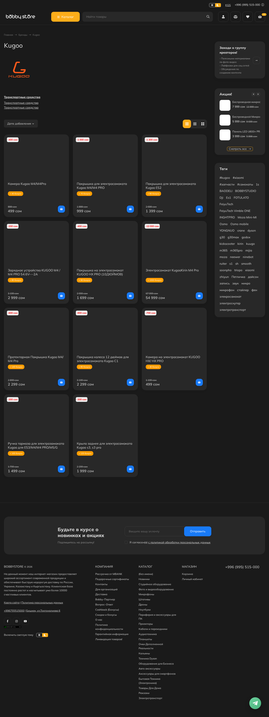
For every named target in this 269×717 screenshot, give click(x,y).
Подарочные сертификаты (112, 579)
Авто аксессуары (149, 668)
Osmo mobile (239, 224)
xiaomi (249, 270)
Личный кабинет (192, 579)
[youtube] (25, 621)
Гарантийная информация (111, 634)
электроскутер (230, 303)
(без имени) (146, 573)
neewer (235, 257)
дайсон (253, 277)
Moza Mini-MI (247, 217)
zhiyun (224, 277)
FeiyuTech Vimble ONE (235, 211)
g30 (222, 237)
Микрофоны (146, 594)
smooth (246, 263)
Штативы (144, 599)
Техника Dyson (148, 658)
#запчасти (227, 184)
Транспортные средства (22, 97)
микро (245, 283)
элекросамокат (230, 296)
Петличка (238, 277)
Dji (221, 197)
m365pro (236, 250)
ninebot (248, 257)
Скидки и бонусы (106, 614)
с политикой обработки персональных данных (179, 542)
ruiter (223, 263)
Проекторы (146, 623)
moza (223, 257)
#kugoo (225, 178)
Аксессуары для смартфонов (157, 673)
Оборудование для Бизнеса (156, 663)
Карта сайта (11, 602)
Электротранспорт (150, 698)
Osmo (224, 224)
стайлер (243, 290)
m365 (223, 250)
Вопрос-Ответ (104, 604)
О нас (98, 619)
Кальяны (144, 653)
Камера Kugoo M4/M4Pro (27, 184)
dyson (252, 230)
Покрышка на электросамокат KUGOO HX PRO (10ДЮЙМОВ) (100, 272)
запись (225, 283)
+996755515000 (14, 610)
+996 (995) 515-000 (248, 5)
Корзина (187, 573)
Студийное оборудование (155, 584)
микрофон (227, 290)
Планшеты (145, 639)
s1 (231, 263)
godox (246, 237)
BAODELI (226, 191)
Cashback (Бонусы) (107, 609)
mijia (248, 250)
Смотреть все (238, 149)
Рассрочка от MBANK (108, 573)
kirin (240, 244)
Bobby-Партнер (105, 599)
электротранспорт (233, 310)
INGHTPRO (227, 217)
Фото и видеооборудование (156, 589)
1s (257, 184)
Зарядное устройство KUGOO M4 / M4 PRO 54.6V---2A (34, 272)
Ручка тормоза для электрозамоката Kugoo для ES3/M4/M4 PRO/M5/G (36, 445)
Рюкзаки (144, 693)
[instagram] (16, 621)
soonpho (226, 270)
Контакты (101, 584)
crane (241, 230)
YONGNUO (227, 230)
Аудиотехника (148, 634)
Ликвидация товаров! (108, 639)
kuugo (250, 244)
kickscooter (227, 244)
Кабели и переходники (153, 628)
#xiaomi (238, 178)
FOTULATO (241, 197)
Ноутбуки (145, 609)
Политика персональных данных (42, 602)
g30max (233, 237)
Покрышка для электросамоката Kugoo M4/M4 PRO (102, 186)
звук (235, 283)
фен (254, 290)
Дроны (143, 604)
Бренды (23, 34)
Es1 (228, 197)
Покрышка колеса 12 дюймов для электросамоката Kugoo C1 (103, 359)
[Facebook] (7, 621)
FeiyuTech (226, 204)
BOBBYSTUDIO (245, 191)
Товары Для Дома (150, 688)
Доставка (101, 594)
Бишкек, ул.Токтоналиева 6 (43, 610)
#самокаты (245, 184)
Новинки (144, 579)
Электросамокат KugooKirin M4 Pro (172, 270)
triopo (238, 270)
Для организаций (106, 589)
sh (236, 263)
